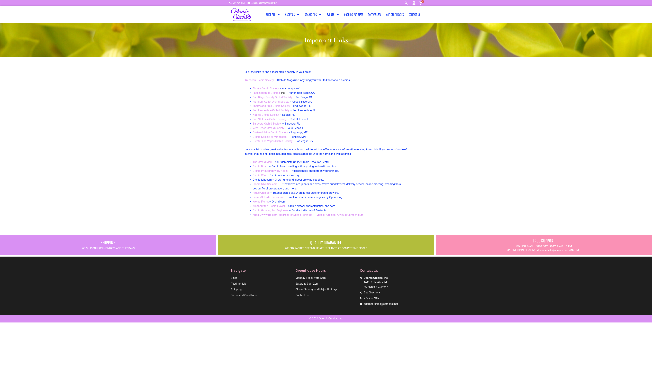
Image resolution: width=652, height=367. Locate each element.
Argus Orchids (261, 192)
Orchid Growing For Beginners (270, 210)
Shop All (270, 14)
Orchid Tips (311, 14)
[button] (406, 3)
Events (330, 14)
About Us (290, 14)
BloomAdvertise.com (265, 184)
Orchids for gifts (353, 14)
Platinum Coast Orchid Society (271, 101)
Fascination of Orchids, (269, 92)
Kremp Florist (261, 201)
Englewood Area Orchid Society (271, 106)
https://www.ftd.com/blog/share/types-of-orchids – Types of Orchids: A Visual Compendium (308, 214)
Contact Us (414, 14)
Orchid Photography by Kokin (270, 170)
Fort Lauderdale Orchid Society (271, 110)
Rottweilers (375, 14)
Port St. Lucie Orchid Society (270, 119)
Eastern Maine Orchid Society (270, 132)
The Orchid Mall (262, 162)
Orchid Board (260, 166)
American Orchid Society (259, 80)
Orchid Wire (259, 175)
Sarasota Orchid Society (267, 123)
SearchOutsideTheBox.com (269, 197)
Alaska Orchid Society (266, 88)
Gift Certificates (395, 14)
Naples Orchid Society (266, 114)
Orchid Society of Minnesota (270, 136)
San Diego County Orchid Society (272, 97)
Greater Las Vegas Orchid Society (273, 141)
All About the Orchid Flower (269, 206)
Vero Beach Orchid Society (268, 128)
